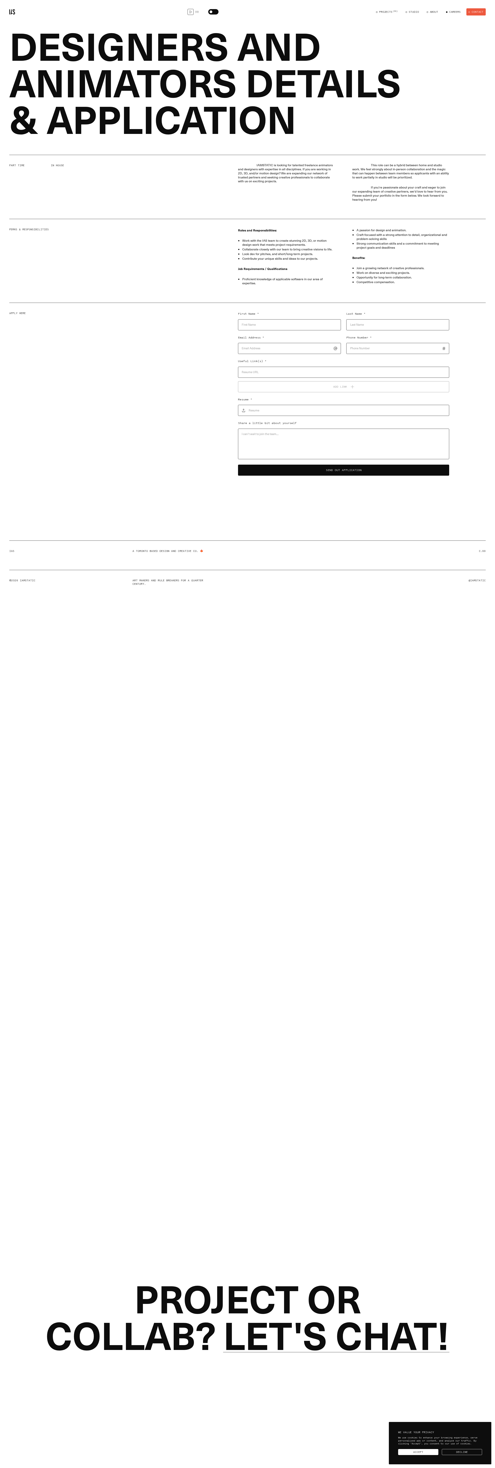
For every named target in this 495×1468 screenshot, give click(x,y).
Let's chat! (336, 1336)
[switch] (213, 12)
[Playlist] (191, 12)
